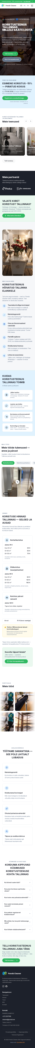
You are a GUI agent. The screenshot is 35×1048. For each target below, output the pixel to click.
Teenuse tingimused (17, 1035)
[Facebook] (6, 986)
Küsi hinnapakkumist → (17, 661)
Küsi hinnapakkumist (12, 59)
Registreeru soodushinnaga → (15, 98)
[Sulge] (32, 1)
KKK (3, 1002)
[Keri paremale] (31, 121)
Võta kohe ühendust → (15, 215)
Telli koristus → (10, 960)
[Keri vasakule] (26, 121)
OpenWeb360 (21, 1042)
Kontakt (4, 1004)
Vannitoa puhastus (23, 463)
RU (24, 5)
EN (28, 5)
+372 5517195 (6, 1016)
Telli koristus (9, 54)
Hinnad (4, 997)
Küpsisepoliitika (23, 1032)
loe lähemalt (27, 1)
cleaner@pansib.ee (8, 1019)
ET (21, 5)
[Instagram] (3, 986)
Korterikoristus (8, 463)
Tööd (3, 1000)
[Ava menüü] (32, 5)
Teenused (5, 995)
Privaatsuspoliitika (11, 1032)
